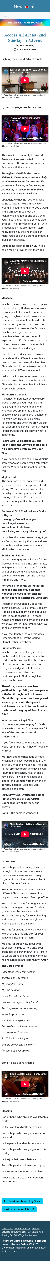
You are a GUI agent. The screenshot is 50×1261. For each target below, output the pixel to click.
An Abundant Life (17, 1209)
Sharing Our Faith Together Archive (19, 1235)
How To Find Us (22, 1228)
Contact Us (7, 1228)
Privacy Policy (19, 1232)
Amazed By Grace (25, 1201)
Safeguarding (35, 1232)
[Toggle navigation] (5, 15)
